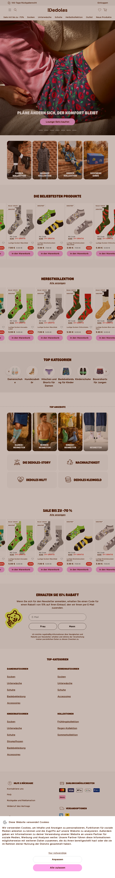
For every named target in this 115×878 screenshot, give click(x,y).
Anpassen (57, 859)
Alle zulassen (57, 867)
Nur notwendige (57, 853)
